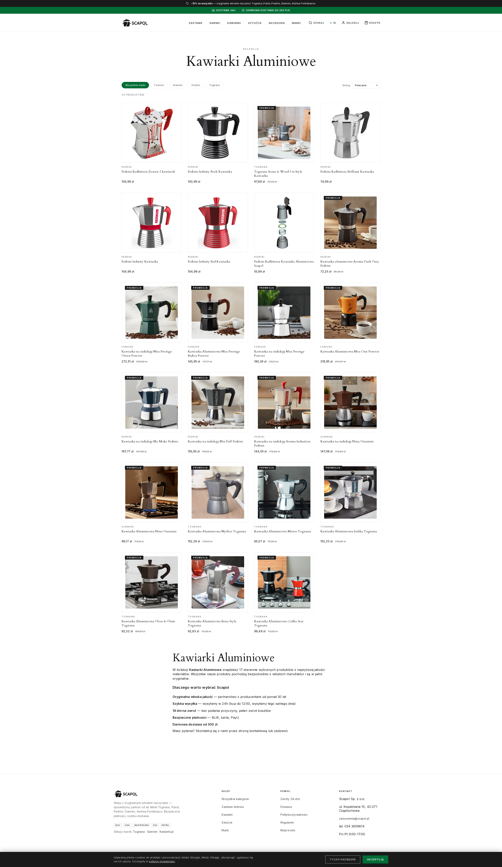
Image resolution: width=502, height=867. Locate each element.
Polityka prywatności (294, 814)
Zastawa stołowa (233, 806)
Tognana (214, 85)
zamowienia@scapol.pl (354, 818)
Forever (159, 85)
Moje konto (288, 830)
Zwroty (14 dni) (290, 799)
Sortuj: (346, 85)
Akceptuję (375, 859)
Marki (296, 22)
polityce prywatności (162, 861)
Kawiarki (234, 22)
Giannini (178, 85)
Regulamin (287, 822)
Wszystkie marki (135, 85)
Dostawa (286, 806)
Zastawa (195, 22)
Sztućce (255, 22)
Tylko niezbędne (343, 859)
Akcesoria (277, 22)
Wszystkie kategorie (235, 799)
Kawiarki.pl (167, 831)
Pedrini (196, 85)
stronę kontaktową (253, 731)
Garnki (214, 22)
